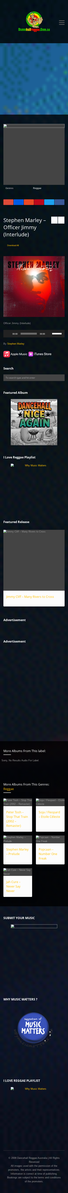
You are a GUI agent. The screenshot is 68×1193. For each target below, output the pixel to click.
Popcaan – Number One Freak (48, 853)
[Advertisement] (34, 79)
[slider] (57, 333)
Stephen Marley (15, 343)
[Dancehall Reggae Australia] (34, 22)
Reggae (37, 188)
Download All (13, 245)
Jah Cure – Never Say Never (13, 886)
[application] (34, 333)
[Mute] (49, 334)
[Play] (8, 334)
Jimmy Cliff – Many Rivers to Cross (30, 597)
